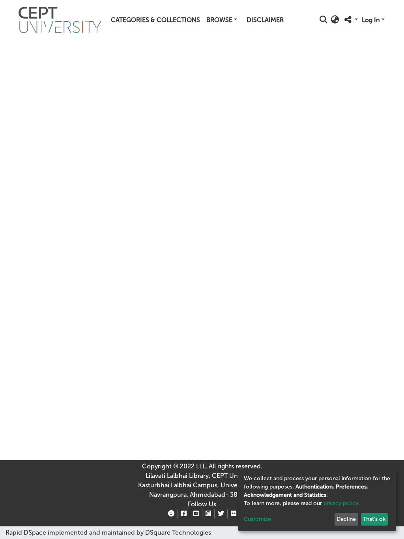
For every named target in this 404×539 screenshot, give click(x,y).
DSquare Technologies (177, 532)
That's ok (374, 519)
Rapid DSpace (26, 532)
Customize (257, 519)
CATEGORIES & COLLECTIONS (155, 20)
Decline (346, 519)
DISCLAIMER (265, 20)
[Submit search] (324, 20)
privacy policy (341, 503)
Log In (371, 20)
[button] (335, 20)
